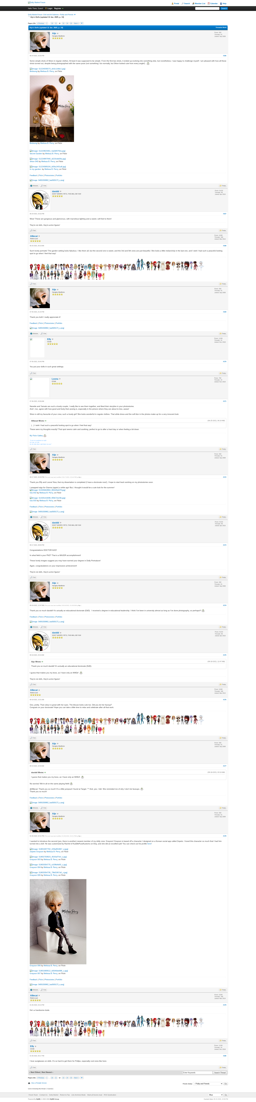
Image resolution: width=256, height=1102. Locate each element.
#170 (224, 361)
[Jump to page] (82, 23)
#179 (224, 1005)
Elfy (49, 339)
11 (56, 23)
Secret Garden (36, 153)
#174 (224, 605)
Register (57, 8)
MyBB (38, 1099)
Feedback (33, 175)
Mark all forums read (94, 1095)
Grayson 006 (35, 965)
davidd (55, 191)
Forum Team (33, 1095)
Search (187, 4)
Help (224, 4)
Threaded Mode (221, 27)
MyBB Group (54, 1099)
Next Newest (47, 1072)
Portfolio (59, 175)
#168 (224, 245)
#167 (224, 214)
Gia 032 (33, 493)
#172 (224, 477)
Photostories (49, 175)
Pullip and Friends (67, 15)
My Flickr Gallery (36, 436)
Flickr (41, 175)
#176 (224, 699)
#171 (224, 401)
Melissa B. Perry (47, 71)
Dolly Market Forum (35, 15)
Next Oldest (35, 1072)
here (149, 844)
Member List (200, 4)
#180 (224, 1056)
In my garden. (35, 169)
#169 (224, 312)
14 (67, 23)
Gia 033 (33, 500)
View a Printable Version (39, 1083)
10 (52, 23)
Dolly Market (53, 1095)
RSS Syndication (110, 1095)
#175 (224, 655)
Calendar (214, 4)
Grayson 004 (35, 867)
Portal (176, 4)
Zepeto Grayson (36, 851)
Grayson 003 (35, 859)
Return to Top (65, 1095)
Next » (76, 23)
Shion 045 (34, 161)
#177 (224, 766)
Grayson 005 (35, 875)
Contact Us (43, 1095)
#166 (224, 55)
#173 (224, 545)
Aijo (54, 33)
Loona (55, 379)
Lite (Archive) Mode (78, 1095)
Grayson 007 (35, 973)
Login (50, 8)
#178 (224, 836)
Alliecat (34, 236)
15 (71, 23)
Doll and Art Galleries (51, 15)
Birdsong (33, 71)
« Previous (40, 23)
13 (63, 23)
